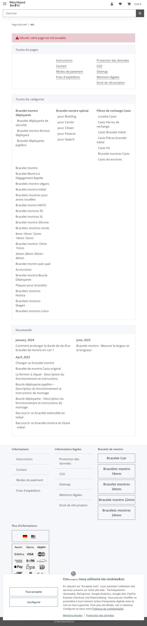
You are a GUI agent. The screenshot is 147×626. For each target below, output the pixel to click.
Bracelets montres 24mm (116, 512)
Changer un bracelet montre (35, 363)
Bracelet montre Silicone (32, 222)
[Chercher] (140, 13)
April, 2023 (23, 357)
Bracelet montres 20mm (116, 486)
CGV (99, 66)
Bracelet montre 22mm (116, 500)
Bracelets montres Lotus (32, 311)
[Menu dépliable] (4, 2)
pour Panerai (65, 134)
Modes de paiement (69, 72)
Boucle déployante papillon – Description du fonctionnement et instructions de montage (39, 388)
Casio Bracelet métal (111, 132)
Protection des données (100, 615)
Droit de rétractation (111, 83)
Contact (61, 66)
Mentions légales (72, 615)
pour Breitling (66, 116)
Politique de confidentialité (107, 608)
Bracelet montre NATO (31, 205)
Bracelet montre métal (31, 189)
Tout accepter (33, 591)
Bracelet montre (27, 168)
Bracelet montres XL (29, 217)
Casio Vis (103, 148)
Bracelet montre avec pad (33, 264)
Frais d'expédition (68, 77)
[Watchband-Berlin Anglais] (34, 536)
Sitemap (102, 72)
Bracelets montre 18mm (116, 471)
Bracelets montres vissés (32, 228)
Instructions (64, 60)
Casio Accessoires (109, 159)
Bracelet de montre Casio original (38, 369)
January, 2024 (25, 340)
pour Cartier (65, 122)
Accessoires (24, 270)
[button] (112, 4)
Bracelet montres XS (29, 211)
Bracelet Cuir (117, 458)
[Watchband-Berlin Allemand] (26, 536)
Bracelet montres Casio (113, 154)
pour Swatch (65, 139)
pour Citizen (65, 128)
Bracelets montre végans (32, 184)
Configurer (34, 602)
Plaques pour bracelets (31, 285)
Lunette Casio (107, 116)
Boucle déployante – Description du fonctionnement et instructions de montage (40, 403)
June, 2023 (83, 340)
